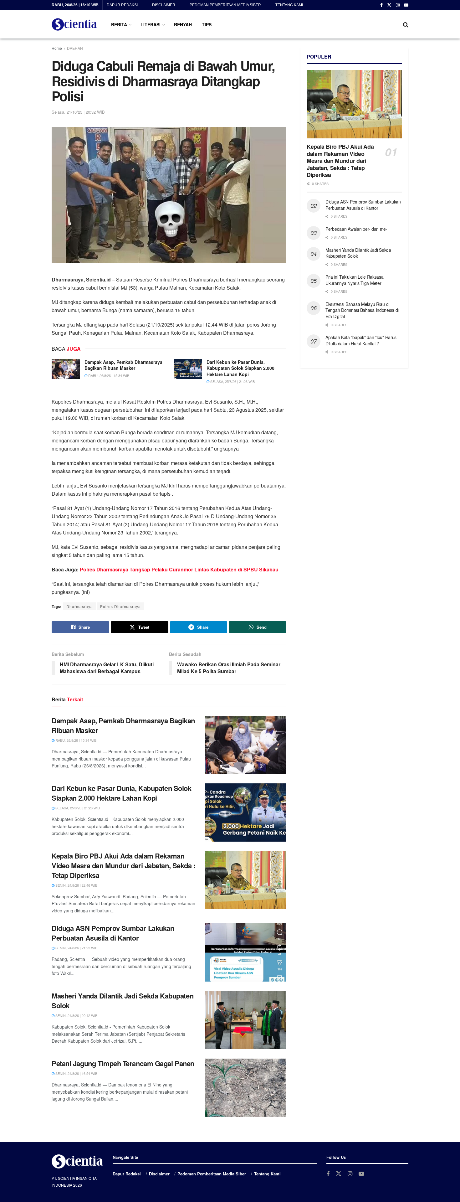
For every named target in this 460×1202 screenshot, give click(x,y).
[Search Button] (405, 24)
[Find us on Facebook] (381, 5)
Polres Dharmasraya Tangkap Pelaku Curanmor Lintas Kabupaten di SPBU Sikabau (179, 569)
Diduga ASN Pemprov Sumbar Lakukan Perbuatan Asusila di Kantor (113, 933)
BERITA (119, 24)
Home (57, 48)
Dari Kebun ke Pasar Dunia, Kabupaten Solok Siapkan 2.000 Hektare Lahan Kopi (240, 368)
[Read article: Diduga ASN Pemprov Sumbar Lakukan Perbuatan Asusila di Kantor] (245, 952)
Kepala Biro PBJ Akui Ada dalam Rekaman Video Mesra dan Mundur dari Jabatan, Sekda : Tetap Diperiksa (124, 865)
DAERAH (75, 48)
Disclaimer (163, 5)
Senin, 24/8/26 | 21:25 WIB (75, 947)
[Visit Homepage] (74, 24)
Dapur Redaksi (122, 5)
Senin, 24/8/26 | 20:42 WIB (75, 1015)
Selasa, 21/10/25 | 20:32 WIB (78, 112)
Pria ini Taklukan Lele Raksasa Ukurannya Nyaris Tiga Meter (354, 280)
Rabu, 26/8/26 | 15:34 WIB (108, 375)
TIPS (207, 24)
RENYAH (183, 24)
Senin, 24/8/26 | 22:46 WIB (75, 885)
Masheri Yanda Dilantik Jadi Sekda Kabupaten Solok (122, 1000)
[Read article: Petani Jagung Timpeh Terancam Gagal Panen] (245, 1088)
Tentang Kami (289, 5)
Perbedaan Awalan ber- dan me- (356, 229)
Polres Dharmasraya (120, 606)
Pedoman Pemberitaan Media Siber (225, 5)
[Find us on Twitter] (389, 5)
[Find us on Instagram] (398, 5)
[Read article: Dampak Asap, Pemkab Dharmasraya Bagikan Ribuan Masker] (66, 369)
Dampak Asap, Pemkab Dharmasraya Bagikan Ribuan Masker (123, 365)
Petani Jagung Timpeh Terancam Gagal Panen (123, 1063)
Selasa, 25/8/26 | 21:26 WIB (232, 381)
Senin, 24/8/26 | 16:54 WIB (75, 1073)
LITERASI (151, 24)
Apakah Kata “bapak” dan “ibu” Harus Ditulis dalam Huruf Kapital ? (360, 340)
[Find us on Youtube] (406, 5)
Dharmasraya (79, 606)
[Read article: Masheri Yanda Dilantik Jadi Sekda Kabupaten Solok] (245, 1020)
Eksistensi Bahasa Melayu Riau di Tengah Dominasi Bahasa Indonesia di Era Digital (362, 310)
